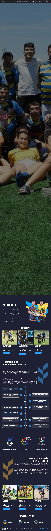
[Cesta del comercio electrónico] (33, 1)
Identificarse (45, 1)
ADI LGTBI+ (25, 450)
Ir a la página (6, 352)
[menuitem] (14, 2)
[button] (36, 1)
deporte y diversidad (41, 450)
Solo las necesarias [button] (41, 528)
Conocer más (6, 508)
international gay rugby (9, 450)
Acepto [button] (47, 528)
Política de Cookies (9, 529)
